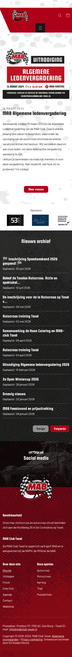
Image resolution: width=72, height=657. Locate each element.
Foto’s (6, 582)
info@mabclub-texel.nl (23, 629)
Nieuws (7, 570)
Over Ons (8, 588)
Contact (7, 600)
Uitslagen (8, 576)
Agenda (7, 594)
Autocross (43, 570)
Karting (41, 582)
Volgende (60, 428)
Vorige (41, 428)
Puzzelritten (44, 594)
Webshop (8, 606)
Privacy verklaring (32, 639)
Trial (39, 588)
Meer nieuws (36, 189)
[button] (40, 28)
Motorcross (44, 576)
